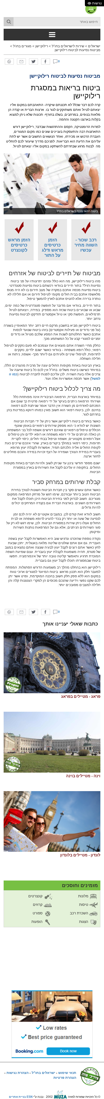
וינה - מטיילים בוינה (83, 776)
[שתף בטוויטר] (33, 61)
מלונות (83, 896)
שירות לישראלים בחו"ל (68, 46)
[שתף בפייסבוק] (45, 61)
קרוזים (38, 904)
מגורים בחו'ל (22, 46)
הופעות (37, 921)
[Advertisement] (52, 598)
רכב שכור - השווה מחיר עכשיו (85, 245)
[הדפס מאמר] (9, 61)
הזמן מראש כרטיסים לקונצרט (19, 245)
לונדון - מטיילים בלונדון (80, 855)
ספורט (38, 913)
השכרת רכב (79, 913)
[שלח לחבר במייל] (21, 61)
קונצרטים (36, 896)
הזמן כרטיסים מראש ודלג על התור (52, 247)
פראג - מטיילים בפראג (80, 696)
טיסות (84, 904)
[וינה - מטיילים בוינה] (52, 742)
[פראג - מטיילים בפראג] (52, 662)
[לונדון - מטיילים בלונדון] (52, 821)
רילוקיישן (41, 46)
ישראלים (94, 46)
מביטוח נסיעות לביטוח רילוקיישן (77, 50)
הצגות (84, 921)
